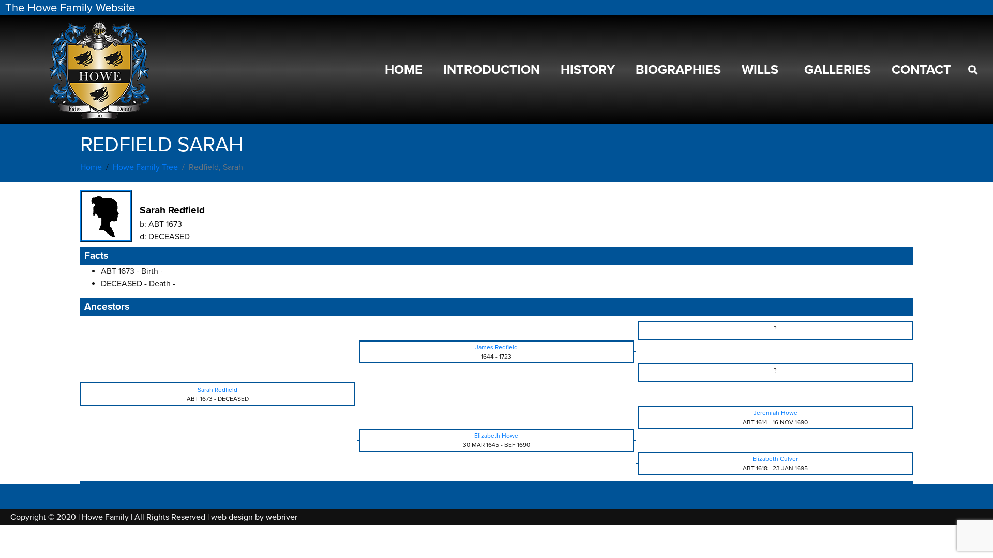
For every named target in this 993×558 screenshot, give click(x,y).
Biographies (678, 70)
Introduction (491, 70)
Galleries (837, 70)
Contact (921, 70)
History (588, 70)
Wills (760, 70)
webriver (281, 517)
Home (404, 70)
